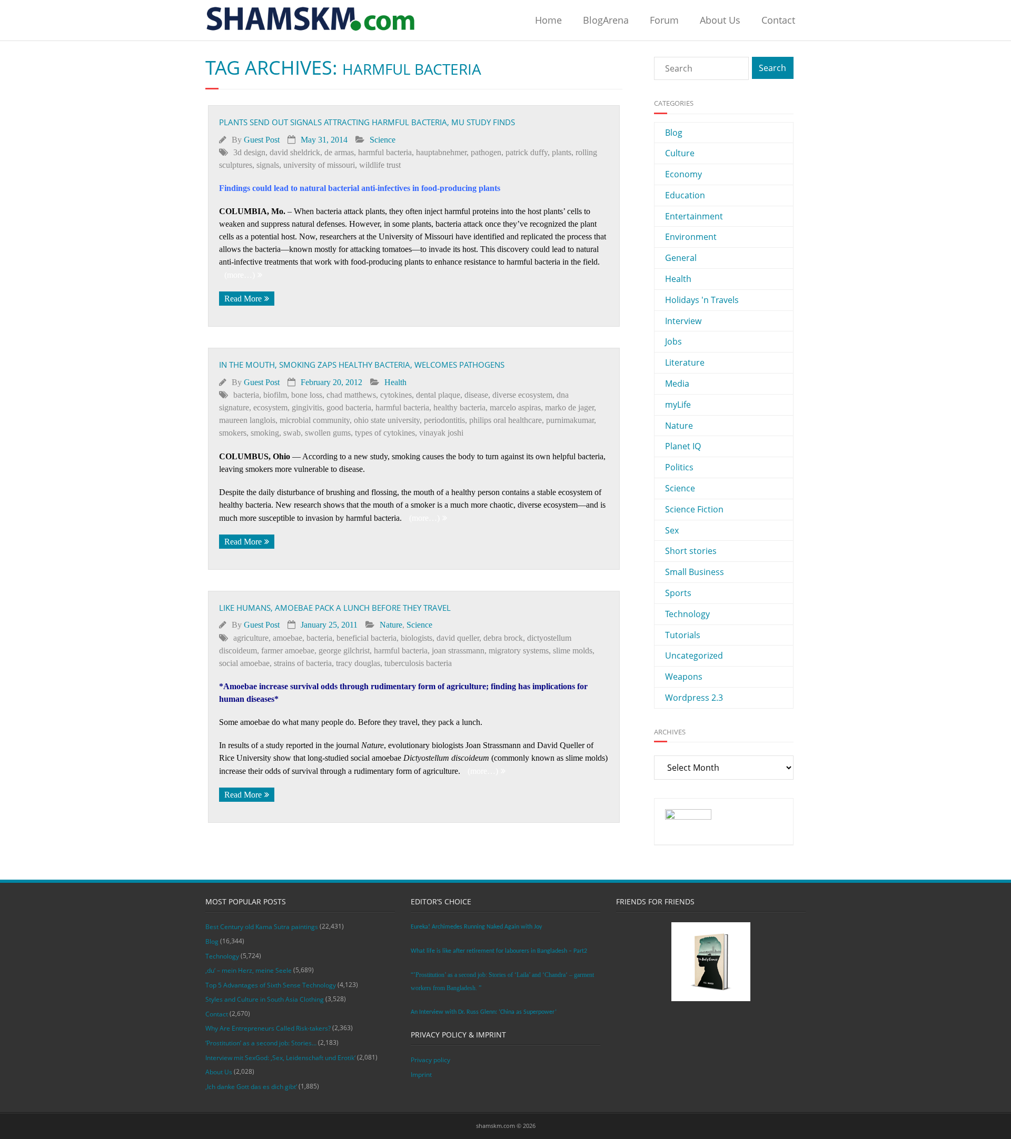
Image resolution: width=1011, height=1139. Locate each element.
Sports (678, 593)
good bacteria (348, 407)
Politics (679, 467)
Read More (243, 298)
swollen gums (328, 432)
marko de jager (569, 407)
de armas (339, 152)
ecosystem (270, 407)
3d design (249, 152)
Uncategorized (694, 655)
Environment (691, 237)
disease (476, 394)
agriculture (251, 637)
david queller (458, 637)
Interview (683, 321)
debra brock (503, 637)
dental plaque (438, 394)
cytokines (396, 394)
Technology (687, 614)
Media (677, 383)
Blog (673, 132)
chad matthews (351, 394)
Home (548, 20)
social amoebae (244, 663)
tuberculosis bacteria (418, 663)
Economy (683, 174)
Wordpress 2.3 (694, 697)
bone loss (306, 394)
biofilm (275, 394)
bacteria (246, 394)
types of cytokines (385, 432)
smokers (232, 432)
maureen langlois (247, 420)
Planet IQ (683, 446)
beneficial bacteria (366, 637)
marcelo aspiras (515, 407)
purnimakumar (570, 420)
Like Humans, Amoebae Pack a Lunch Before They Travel (335, 607)
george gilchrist (344, 650)
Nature (391, 624)
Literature (685, 362)
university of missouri (319, 164)
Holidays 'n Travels (702, 300)
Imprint (421, 1074)
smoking (265, 432)
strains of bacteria (303, 663)
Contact (778, 20)
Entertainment (694, 216)
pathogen (486, 152)
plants (561, 152)
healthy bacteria (459, 407)
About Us (720, 20)
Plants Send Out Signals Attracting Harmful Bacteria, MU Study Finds (367, 122)
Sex (672, 530)
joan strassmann (458, 650)
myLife (678, 404)
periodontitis (444, 420)
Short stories (691, 551)
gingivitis (307, 407)
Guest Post (262, 139)
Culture (680, 153)
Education (685, 195)
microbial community (315, 420)
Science (382, 139)
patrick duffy (527, 152)
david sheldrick (295, 152)
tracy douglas (358, 663)
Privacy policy (430, 1059)
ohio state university (387, 420)
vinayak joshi (441, 432)
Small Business (694, 572)
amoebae (287, 637)
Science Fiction (694, 509)
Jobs (673, 341)
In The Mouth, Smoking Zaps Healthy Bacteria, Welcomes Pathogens (361, 364)
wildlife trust (380, 164)
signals (267, 164)
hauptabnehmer (441, 152)
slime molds (572, 650)
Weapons (683, 676)
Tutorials (682, 635)
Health (395, 382)
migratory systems (519, 650)
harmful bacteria (385, 152)
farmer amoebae (287, 650)
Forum (664, 20)
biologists (416, 637)
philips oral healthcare (505, 420)
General (681, 258)
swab (292, 432)
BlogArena (606, 20)
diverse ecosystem (522, 394)
